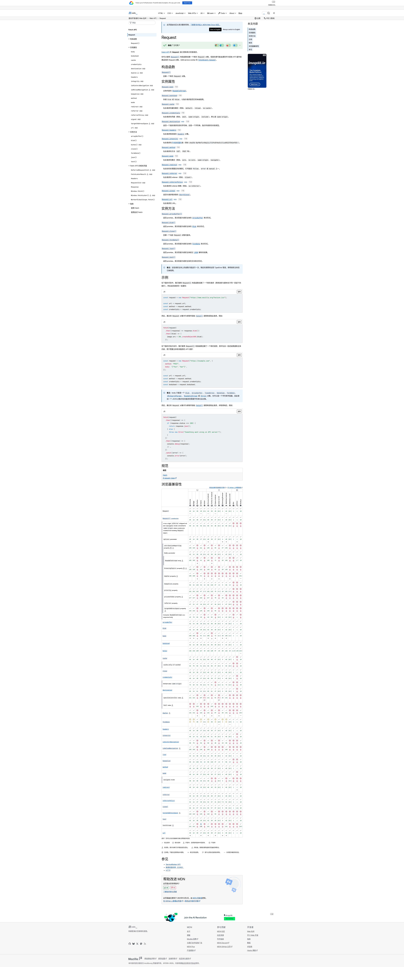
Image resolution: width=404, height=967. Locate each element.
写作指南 (220, 939)
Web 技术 (250, 931)
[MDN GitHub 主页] (129, 943)
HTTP (168, 870)
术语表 (249, 947)
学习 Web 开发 (252, 935)
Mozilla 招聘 (191, 939)
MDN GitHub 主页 (224, 947)
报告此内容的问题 (191, 901)
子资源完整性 (177, 143)
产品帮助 (190, 950)
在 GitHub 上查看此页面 (172, 901)
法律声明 (172, 958)
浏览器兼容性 (254, 46)
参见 (250, 49)
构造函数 (252, 29)
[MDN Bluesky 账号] (133, 943)
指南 (249, 939)
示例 (250, 39)
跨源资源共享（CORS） (175, 867)
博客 (188, 935)
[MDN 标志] (132, 927)
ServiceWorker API (173, 864)
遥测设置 (161, 958)
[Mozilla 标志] (135, 958)
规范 (250, 43)
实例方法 (252, 36)
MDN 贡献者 (197, 898)
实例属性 (252, 33)
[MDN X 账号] (137, 943)
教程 (249, 943)
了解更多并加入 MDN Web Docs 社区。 (205, 25)
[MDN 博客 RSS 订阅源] (145, 943)
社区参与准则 (184, 958)
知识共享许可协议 (188, 963)
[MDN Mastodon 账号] (141, 943)
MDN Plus (191, 947)
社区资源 (220, 935)
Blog (240, 13)
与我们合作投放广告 (194, 943)
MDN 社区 (221, 931)
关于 (188, 931)
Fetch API (165, 52)
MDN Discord (222, 943)
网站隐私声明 (149, 958)
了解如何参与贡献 (170, 892)
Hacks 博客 (251, 950)
